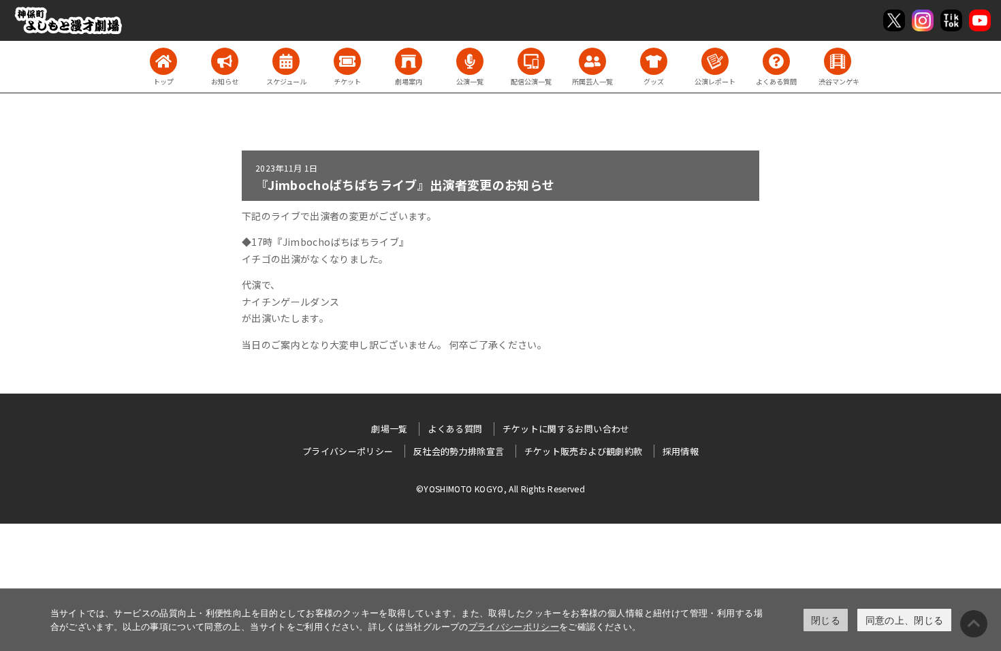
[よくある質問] (776, 61)
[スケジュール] (286, 61)
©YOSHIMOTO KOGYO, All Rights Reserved (500, 488)
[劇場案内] (408, 61)
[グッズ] (653, 61)
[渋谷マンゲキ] (837, 61)
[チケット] (347, 61)
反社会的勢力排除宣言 (459, 451)
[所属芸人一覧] (592, 61)
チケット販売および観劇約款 (583, 451)
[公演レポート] (715, 61)
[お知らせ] (224, 61)
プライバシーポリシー (514, 626)
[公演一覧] (469, 61)
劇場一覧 (389, 428)
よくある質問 (455, 428)
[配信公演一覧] (531, 61)
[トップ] (163, 61)
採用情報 (681, 451)
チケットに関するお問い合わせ (566, 428)
